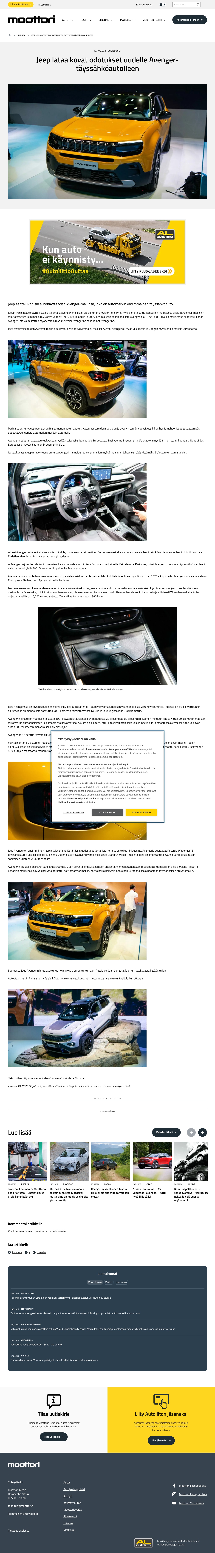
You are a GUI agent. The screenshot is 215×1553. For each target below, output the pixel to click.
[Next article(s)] (202, 1132)
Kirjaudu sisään (146, 4)
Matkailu (68, 1530)
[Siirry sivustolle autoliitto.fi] (143, 1543)
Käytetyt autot (72, 1503)
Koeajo (107, 1184)
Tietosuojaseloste (18, 1530)
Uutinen (21, 35)
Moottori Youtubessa (191, 1503)
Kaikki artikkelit (164, 1132)
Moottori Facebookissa (192, 1485)
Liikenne (191, 1184)
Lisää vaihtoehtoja (73, 812)
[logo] (31, 22)
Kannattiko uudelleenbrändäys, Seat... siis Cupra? (36, 1345)
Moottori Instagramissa (193, 1494)
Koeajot (67, 1496)
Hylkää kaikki (107, 812)
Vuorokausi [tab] (95, 1282)
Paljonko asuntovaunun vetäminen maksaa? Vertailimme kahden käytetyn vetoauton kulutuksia (61, 1298)
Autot (66, 1482)
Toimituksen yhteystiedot (23, 1514)
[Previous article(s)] (191, 1132)
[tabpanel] (107, 1326)
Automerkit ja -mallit (188, 20)
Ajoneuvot (115, 51)
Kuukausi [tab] (121, 1282)
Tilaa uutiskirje (44, 4)
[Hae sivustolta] (198, 4)
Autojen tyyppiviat (74, 1489)
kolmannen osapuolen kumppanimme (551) (107, 749)
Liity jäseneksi (159, 1440)
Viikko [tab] (108, 1282)
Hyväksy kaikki (141, 812)
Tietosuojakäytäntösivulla (81, 798)
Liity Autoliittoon (19, 4)
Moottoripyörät (72, 1509)
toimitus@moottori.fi (20, 1506)
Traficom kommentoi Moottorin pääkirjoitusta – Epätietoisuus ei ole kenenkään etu (54, 1360)
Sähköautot (70, 1516)
